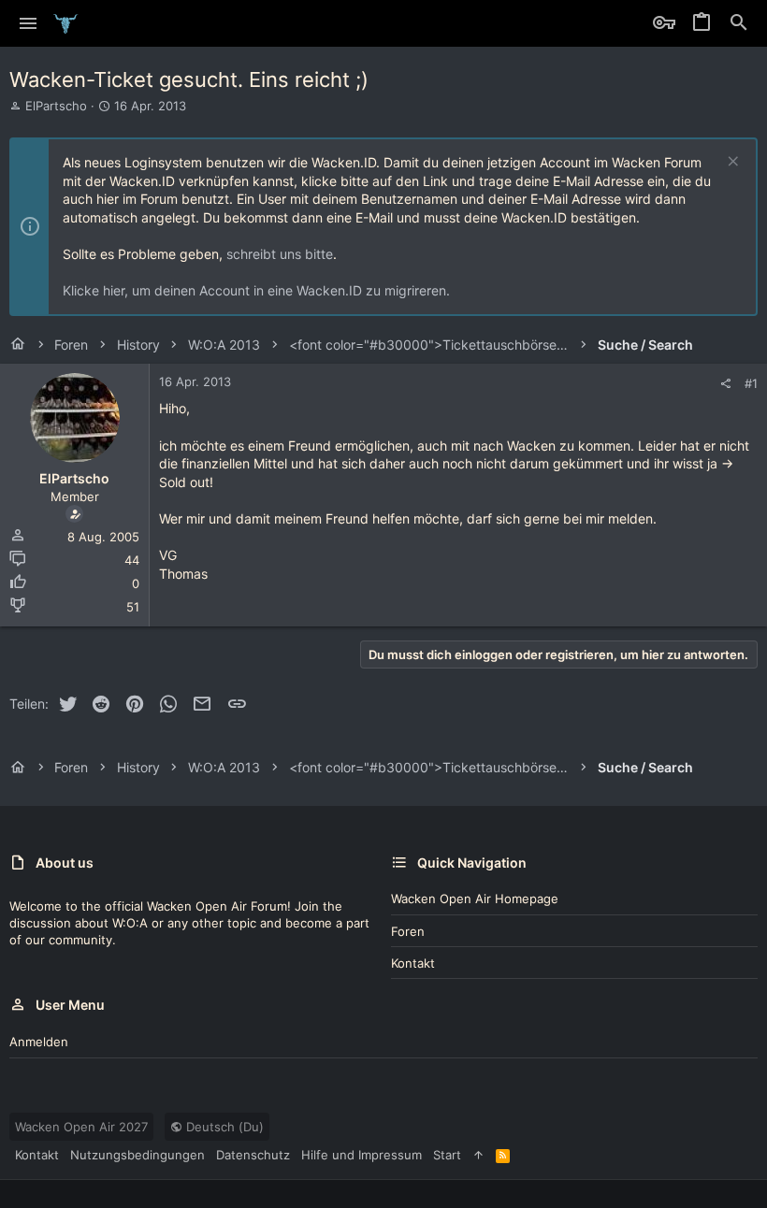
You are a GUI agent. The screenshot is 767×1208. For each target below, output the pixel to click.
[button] (28, 23)
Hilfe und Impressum (361, 1154)
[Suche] (739, 23)
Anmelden (38, 1041)
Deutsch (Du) (223, 1126)
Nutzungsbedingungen (137, 1154)
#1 (751, 383)
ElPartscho (56, 105)
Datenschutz (253, 1154)
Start (447, 1154)
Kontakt (413, 963)
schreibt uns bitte (279, 254)
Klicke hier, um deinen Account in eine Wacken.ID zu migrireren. (256, 290)
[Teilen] (725, 384)
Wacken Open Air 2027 (81, 1126)
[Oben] (478, 1155)
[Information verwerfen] (731, 163)
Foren (408, 931)
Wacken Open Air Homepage (474, 898)
